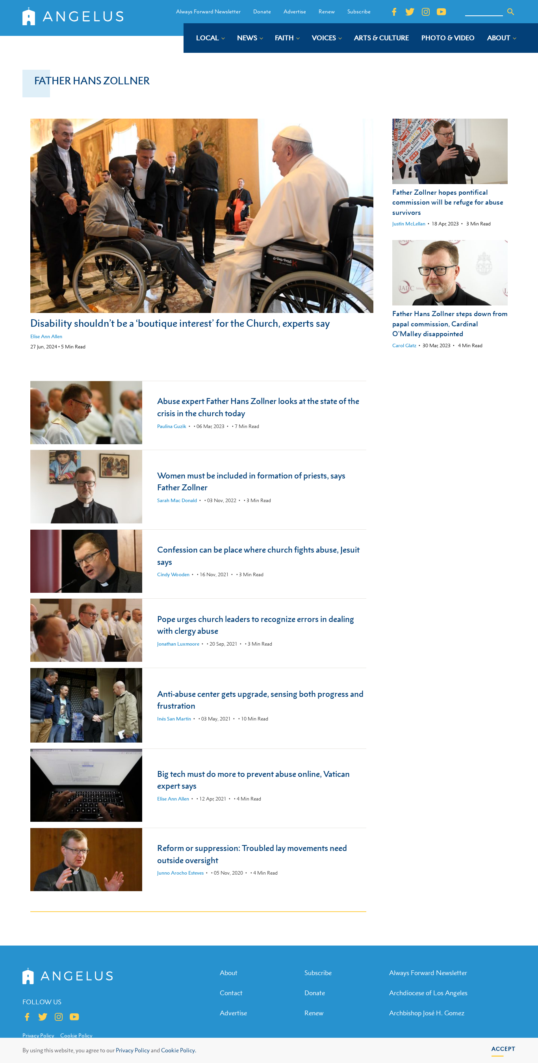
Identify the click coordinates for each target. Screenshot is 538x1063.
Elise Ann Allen (46, 336)
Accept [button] (504, 1048)
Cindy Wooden (173, 574)
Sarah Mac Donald (177, 500)
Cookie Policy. (178, 1050)
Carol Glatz (404, 345)
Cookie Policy (76, 1035)
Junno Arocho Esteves (180, 873)
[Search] (511, 12)
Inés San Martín (174, 719)
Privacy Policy (133, 1050)
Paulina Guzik (171, 426)
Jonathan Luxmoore (178, 644)
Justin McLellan (408, 224)
